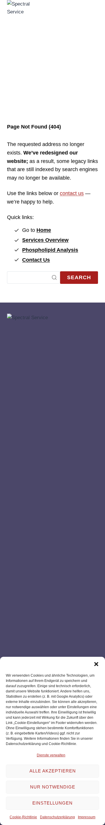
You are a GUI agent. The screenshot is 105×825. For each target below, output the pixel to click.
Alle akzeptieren (52, 770)
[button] (96, 664)
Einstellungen (52, 802)
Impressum (86, 817)
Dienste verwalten (51, 755)
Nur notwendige (52, 786)
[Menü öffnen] (91, 219)
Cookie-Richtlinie (23, 817)
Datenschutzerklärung (57, 817)
